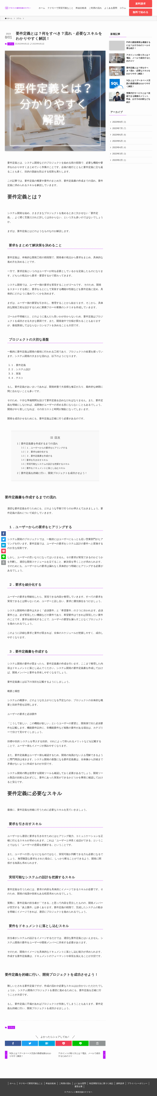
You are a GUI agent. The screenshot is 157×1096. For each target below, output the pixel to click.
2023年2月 (119, 160)
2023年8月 (119, 122)
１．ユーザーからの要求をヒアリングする (47, 448)
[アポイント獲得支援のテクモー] (18, 8)
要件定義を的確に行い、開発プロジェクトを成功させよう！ (54, 473)
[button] (13, 1043)
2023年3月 (119, 153)
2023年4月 (119, 147)
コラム (10, 44)
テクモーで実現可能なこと (31, 1083)
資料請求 (120, 1083)
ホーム (13, 1083)
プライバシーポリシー (137, 1083)
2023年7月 (119, 128)
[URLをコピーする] (97, 1043)
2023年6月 (119, 134)
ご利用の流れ (65, 1083)
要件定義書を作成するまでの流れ (39, 443)
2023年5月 (119, 141)
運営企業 (78, 1086)
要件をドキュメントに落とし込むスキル (46, 468)
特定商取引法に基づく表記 (101, 1083)
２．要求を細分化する (37, 451)
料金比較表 (51, 1083)
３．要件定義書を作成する (39, 456)
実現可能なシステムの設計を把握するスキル (48, 464)
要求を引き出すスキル (37, 460)
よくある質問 (80, 1083)
